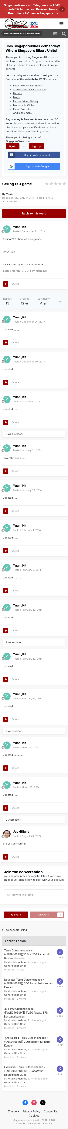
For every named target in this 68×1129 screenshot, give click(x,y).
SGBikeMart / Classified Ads (29, 89)
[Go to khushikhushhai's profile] (60, 952)
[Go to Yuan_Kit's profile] (7, 229)
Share (17, 914)
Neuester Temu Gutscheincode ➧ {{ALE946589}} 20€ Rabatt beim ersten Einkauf (28, 983)
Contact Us (50, 1111)
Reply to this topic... (22, 894)
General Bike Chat (15, 965)
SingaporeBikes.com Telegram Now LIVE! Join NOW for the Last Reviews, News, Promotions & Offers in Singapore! (32, 9)
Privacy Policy (31, 1111)
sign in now (25, 879)
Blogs (16, 97)
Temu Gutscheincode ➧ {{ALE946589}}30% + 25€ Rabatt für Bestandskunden (27, 954)
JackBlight (21, 831)
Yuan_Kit (11, 193)
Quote (15, 283)
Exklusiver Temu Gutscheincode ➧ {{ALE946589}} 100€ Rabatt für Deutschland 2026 (25, 1071)
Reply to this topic (34, 213)
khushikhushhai (17, 961)
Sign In (12, 146)
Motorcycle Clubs (23, 105)
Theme (13, 1111)
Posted (29, 231)
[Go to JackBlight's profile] (7, 834)
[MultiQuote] (5, 284)
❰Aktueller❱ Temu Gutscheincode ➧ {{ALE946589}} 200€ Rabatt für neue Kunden (27, 1041)
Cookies (34, 1115)
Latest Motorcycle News (27, 85)
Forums (17, 93)
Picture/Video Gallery (25, 101)
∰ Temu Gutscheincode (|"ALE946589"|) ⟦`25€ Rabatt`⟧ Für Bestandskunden (26, 1012)
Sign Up (36, 146)
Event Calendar (22, 109)
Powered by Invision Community (34, 1123)
